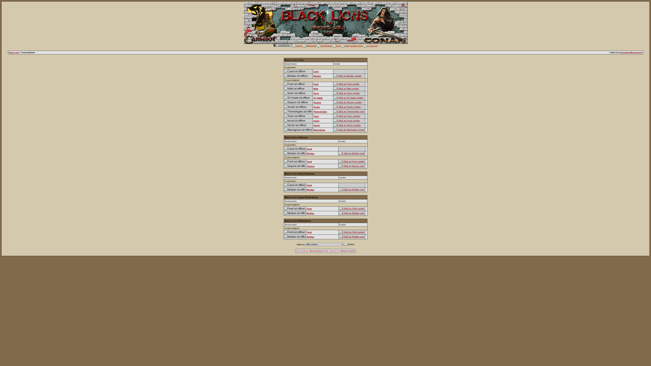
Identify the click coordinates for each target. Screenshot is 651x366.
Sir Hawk (318, 98)
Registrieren (636, 53)
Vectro (316, 125)
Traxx (316, 116)
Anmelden (625, 53)
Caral (316, 71)
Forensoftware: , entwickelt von (325, 251)
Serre (316, 93)
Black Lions (14, 53)
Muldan (317, 76)
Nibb (315, 89)
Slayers (317, 102)
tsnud (316, 121)
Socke (316, 107)
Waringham (319, 130)
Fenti (316, 84)
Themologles (320, 111)
